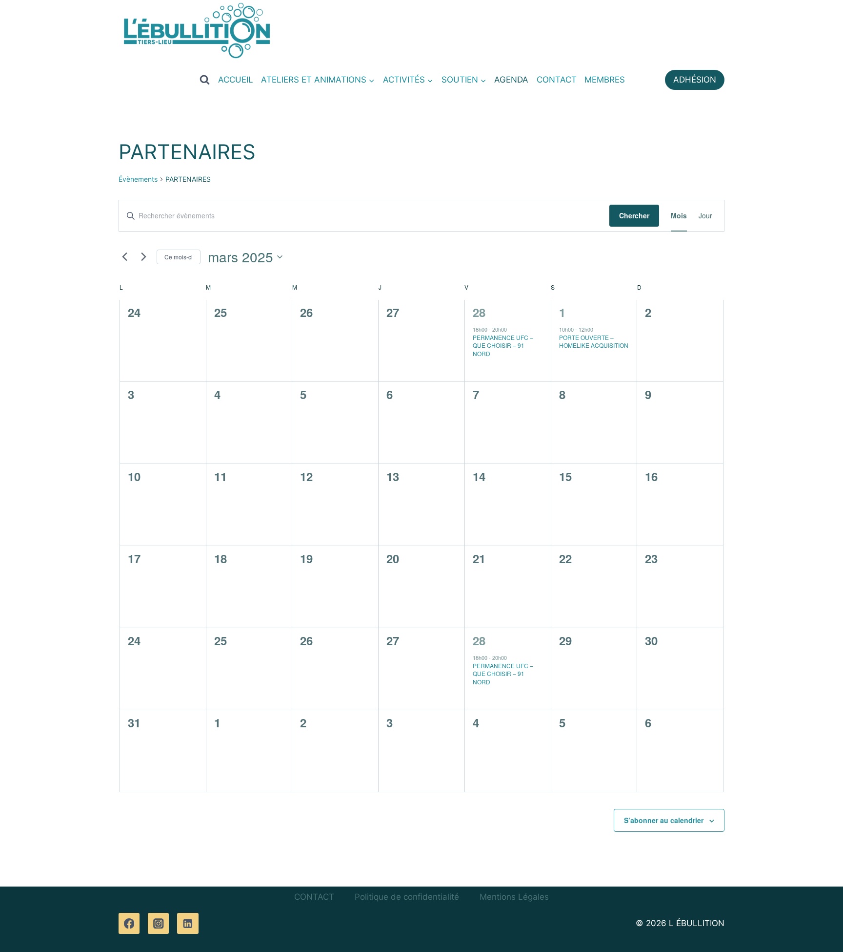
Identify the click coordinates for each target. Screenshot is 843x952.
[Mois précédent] (124, 257)
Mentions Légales (514, 897)
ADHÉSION (694, 80)
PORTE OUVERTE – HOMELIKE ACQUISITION (593, 341)
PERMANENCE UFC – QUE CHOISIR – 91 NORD (503, 345)
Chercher (634, 215)
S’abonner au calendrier (663, 820)
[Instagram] (158, 923)
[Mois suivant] (143, 257)
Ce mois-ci (178, 257)
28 (479, 312)
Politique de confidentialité (407, 897)
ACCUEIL (235, 80)
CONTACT (557, 80)
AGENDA (511, 80)
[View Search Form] (204, 79)
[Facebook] (129, 923)
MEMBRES (604, 80)
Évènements (138, 179)
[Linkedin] (187, 923)
